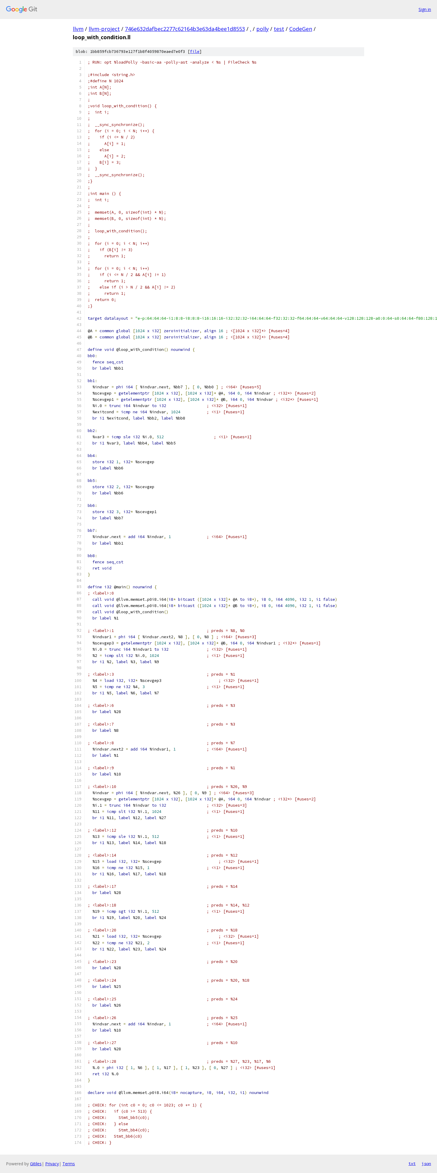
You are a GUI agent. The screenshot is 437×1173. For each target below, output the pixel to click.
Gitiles (36, 1163)
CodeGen (300, 28)
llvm (78, 28)
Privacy (52, 1163)
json (426, 1163)
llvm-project (104, 28)
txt (412, 1163)
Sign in (425, 9)
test (279, 28)
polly (262, 28)
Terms (68, 1163)
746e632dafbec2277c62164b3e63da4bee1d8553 (185, 28)
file (194, 51)
